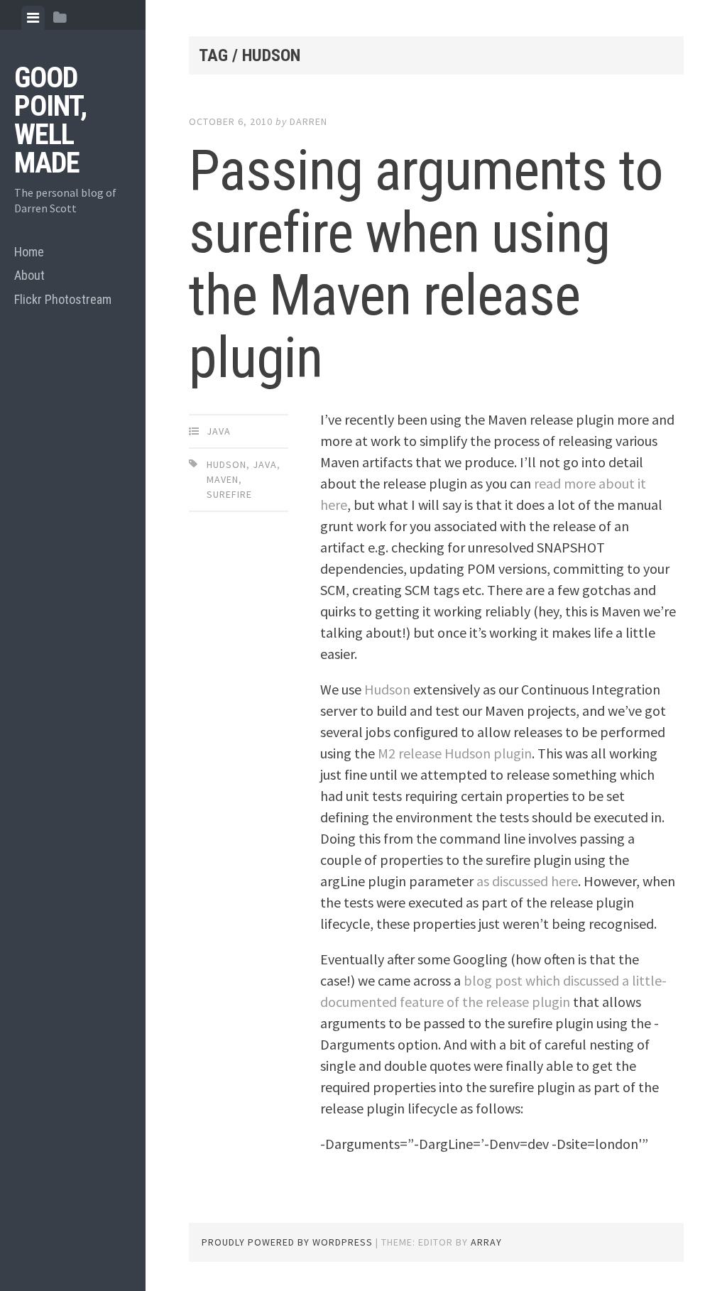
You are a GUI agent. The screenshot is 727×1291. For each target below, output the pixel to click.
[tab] (33, 18)
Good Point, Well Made (50, 120)
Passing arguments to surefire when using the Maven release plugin (426, 264)
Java (219, 431)
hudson (226, 464)
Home (29, 251)
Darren (308, 121)
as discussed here (527, 881)
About (29, 275)
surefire (229, 494)
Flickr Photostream (62, 299)
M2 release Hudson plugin (455, 753)
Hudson (387, 689)
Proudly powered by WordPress (287, 1242)
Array (486, 1242)
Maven (223, 479)
